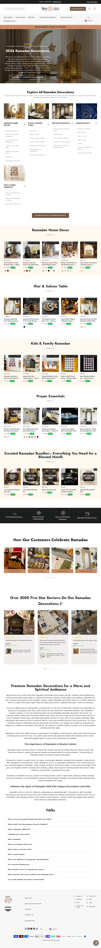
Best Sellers (8, 17)
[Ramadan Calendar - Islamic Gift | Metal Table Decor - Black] (27, 271)
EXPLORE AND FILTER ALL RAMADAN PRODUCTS (50, 215)
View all (50, 235)
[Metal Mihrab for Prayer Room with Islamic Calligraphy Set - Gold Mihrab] (35, 437)
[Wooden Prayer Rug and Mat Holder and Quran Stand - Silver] (8, 437)
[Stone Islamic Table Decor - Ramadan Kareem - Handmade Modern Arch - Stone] (84, 271)
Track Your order (92, 2)
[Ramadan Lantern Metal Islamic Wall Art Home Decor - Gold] (43, 271)
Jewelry (28, 909)
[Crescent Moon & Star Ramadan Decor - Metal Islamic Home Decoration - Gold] (5, 271)
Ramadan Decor (10, 21)
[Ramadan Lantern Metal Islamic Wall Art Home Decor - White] (51, 271)
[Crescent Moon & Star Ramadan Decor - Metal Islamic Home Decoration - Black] (8, 271)
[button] (96, 943)
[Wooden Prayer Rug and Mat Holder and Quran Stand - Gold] (5, 437)
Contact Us (29, 915)
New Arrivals (20, 17)
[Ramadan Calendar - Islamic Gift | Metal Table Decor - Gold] (24, 271)
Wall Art (28, 898)
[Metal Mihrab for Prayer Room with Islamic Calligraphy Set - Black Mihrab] (38, 437)
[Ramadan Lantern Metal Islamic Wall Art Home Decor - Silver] (46, 271)
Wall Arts (31, 17)
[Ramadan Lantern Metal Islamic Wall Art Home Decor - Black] (49, 271)
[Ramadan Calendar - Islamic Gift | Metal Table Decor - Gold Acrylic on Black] (30, 271)
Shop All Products (77, 9)
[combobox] (15, 9)
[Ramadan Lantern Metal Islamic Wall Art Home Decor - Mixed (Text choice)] (54, 271)
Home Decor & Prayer (47, 17)
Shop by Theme (67, 17)
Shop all (57, 2)
